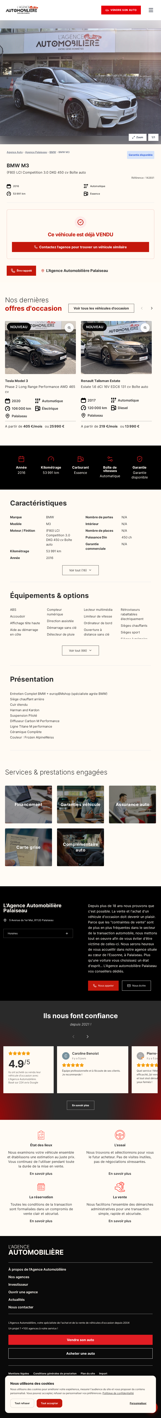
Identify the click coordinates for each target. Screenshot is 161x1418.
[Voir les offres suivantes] (152, 308)
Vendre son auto (80, 1340)
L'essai (119, 1145)
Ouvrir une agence (23, 1292)
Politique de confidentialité (118, 1393)
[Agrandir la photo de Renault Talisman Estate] (145, 327)
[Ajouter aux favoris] (152, 165)
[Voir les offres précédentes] (142, 308)
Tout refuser (22, 1403)
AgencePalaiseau (36, 152)
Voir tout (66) (78, 650)
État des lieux (41, 1145)
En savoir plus (80, 1105)
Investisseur (18, 1284)
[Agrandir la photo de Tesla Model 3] (69, 327)
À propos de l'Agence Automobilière (37, 1269)
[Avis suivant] (87, 1036)
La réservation (41, 1197)
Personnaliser (138, 1403)
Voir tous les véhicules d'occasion (101, 308)
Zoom (139, 137)
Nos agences (18, 1277)
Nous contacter (20, 1307)
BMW (52, 152)
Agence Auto (15, 152)
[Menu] (151, 10)
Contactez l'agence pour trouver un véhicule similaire (83, 247)
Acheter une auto (80, 1353)
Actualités (16, 1299)
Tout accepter (49, 1403)
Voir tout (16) (78, 570)
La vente (120, 1197)
